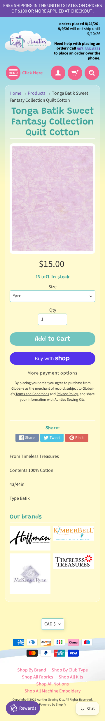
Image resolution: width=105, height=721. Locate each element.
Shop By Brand (31, 670)
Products (37, 93)
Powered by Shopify (52, 704)
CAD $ (50, 624)
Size (52, 287)
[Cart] (75, 73)
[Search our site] (92, 73)
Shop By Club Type (70, 670)
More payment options (52, 373)
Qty (52, 310)
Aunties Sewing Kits (50, 699)
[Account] (58, 73)
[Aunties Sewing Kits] (28, 41)
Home (15, 93)
